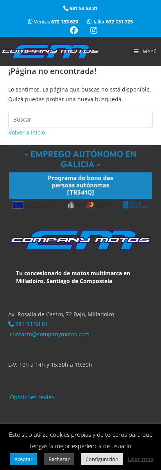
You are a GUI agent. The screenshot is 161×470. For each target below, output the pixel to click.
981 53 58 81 (31, 324)
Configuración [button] (102, 459)
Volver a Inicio (27, 132)
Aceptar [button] (23, 459)
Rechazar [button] (59, 459)
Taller (112, 21)
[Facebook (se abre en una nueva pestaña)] (74, 30)
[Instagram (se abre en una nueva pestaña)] (90, 30)
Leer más (141, 459)
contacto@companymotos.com (48, 334)
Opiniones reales (31, 397)
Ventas (56, 21)
